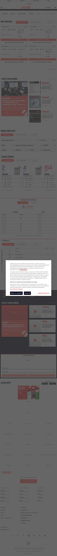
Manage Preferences (43, 293)
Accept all (27, 293)
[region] (28, 278)
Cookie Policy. (23, 269)
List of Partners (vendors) (16, 289)
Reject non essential (16, 293)
